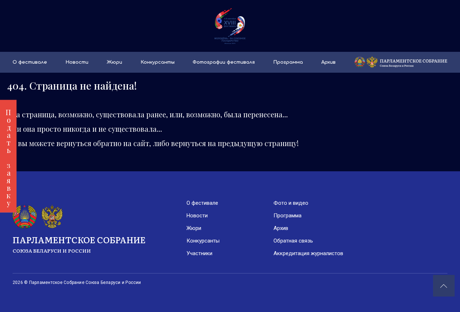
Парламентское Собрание (79, 243)
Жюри (114, 62)
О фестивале (30, 62)
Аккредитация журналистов (308, 253)
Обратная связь (293, 241)
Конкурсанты (158, 62)
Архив (328, 62)
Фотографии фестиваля (224, 62)
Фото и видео (290, 203)
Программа (288, 62)
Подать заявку (8, 156)
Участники (199, 253)
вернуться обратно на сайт (102, 143)
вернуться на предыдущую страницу (234, 143)
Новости (76, 62)
